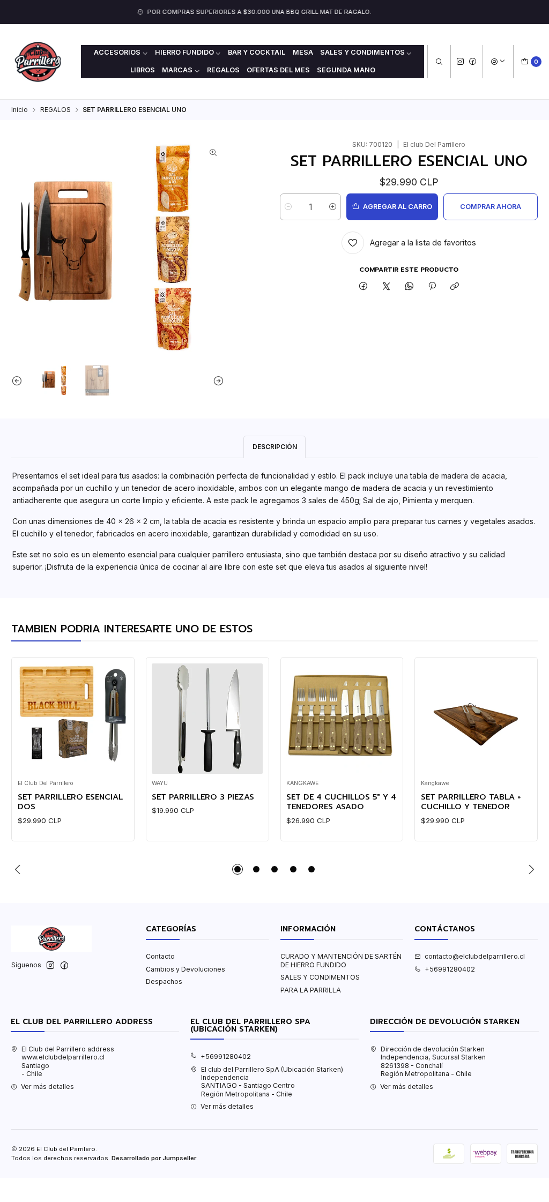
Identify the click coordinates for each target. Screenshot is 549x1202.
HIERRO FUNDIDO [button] (184, 52)
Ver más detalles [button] (47, 1086)
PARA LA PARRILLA (310, 990)
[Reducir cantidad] (288, 207)
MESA (303, 52)
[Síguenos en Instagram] (460, 61)
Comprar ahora (490, 207)
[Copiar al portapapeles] (455, 287)
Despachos (164, 981)
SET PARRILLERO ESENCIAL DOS (70, 802)
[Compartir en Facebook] (363, 287)
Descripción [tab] (275, 447)
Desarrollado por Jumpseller (154, 1158)
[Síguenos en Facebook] (473, 61)
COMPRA (341, 12)
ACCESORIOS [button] (117, 52)
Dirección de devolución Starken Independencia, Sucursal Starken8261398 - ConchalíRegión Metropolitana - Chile (433, 1061)
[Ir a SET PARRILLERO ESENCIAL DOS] (73, 718)
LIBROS (142, 70)
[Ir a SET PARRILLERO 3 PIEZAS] (207, 718)
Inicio (19, 110)
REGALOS (223, 70)
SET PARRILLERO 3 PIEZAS (203, 797)
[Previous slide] (19, 380)
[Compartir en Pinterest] (432, 287)
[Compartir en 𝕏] (387, 287)
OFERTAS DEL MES (278, 70)
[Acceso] (497, 62)
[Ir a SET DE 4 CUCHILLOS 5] (341, 718)
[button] (237, 869)
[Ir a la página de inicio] (38, 62)
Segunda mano (346, 70)
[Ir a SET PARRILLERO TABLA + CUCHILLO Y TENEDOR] (476, 718)
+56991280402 (450, 969)
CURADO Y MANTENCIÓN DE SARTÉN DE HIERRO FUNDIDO (341, 960)
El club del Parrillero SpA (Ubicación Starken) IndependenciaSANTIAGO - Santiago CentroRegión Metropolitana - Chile (272, 1081)
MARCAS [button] (177, 70)
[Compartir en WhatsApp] (409, 287)
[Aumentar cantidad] (332, 207)
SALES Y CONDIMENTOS (320, 977)
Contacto (160, 956)
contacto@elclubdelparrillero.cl (475, 956)
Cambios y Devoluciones (185, 969)
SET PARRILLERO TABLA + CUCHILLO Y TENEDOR (471, 802)
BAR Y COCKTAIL (256, 52)
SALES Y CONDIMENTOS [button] (362, 52)
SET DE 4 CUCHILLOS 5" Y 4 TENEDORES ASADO (341, 802)
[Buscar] (438, 62)
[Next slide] (216, 380)
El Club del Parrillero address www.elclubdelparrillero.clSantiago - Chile (67, 1061)
